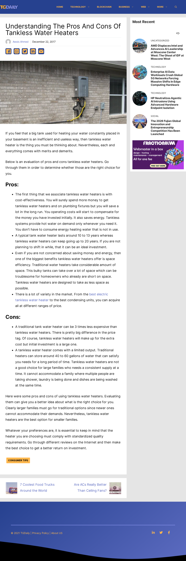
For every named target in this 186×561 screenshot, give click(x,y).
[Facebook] (169, 532)
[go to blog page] (178, 33)
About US (56, 533)
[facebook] (8, 51)
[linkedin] (33, 51)
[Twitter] (161, 532)
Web (143, 6)
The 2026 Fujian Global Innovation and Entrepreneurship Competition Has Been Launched (166, 127)
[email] (41, 51)
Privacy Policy (40, 533)
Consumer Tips (18, 460)
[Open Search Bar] (176, 6)
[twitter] (25, 51)
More (160, 6)
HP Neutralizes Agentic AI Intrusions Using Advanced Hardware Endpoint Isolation (166, 103)
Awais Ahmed (21, 41)
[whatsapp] (17, 51)
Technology (78, 6)
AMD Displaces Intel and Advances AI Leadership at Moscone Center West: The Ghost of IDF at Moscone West (167, 52)
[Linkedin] (153, 532)
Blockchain (104, 6)
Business (124, 6)
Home (59, 6)
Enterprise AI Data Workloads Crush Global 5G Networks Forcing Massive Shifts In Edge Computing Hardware (167, 78)
